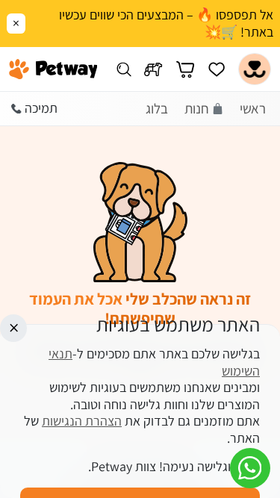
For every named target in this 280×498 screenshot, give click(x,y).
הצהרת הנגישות (82, 420)
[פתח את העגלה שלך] (185, 69)
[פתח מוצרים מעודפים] (216, 69)
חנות (196, 108)
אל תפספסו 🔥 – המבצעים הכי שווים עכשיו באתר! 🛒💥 (166, 23)
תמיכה (41, 107)
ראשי (253, 108)
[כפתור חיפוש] (123, 69)
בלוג (157, 108)
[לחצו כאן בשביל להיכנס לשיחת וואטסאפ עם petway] (250, 468)
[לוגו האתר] (53, 69)
